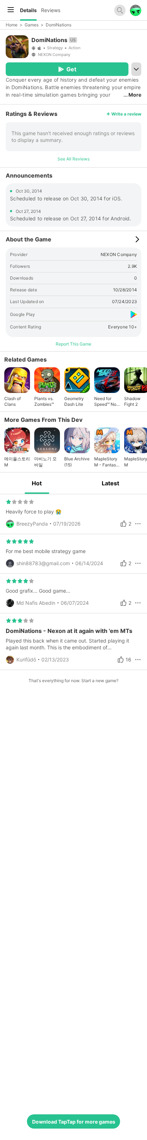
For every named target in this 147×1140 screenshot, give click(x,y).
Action (74, 47)
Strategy (55, 47)
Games (32, 24)
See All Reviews (73, 159)
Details (28, 10)
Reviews (50, 10)
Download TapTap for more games (73, 1122)
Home (11, 24)
